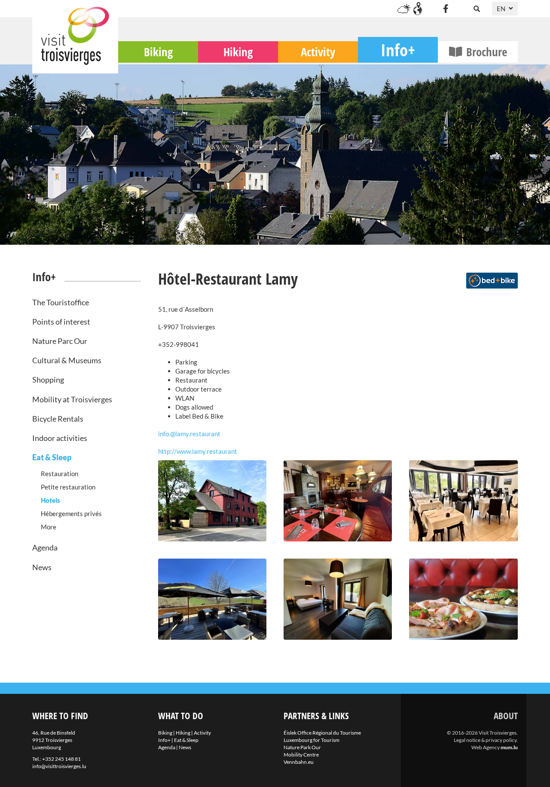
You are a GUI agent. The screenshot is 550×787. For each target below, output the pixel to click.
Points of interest (61, 321)
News (42, 567)
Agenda (45, 547)
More (48, 527)
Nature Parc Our (59, 341)
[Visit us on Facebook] (445, 8)
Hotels (50, 500)
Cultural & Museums (66, 360)
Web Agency (485, 747)
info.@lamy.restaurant (189, 434)
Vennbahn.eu (299, 762)
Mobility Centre (301, 754)
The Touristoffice (60, 302)
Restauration (59, 473)
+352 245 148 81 (61, 759)
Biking (158, 52)
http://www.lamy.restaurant (197, 451)
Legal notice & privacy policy (485, 740)
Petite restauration (68, 487)
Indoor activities (59, 438)
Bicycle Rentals (57, 418)
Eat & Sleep (51, 457)
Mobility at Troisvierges (72, 399)
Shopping (48, 379)
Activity (318, 52)
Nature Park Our (302, 747)
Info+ (398, 49)
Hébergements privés (71, 513)
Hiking (238, 52)
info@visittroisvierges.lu (59, 766)
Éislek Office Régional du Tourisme (322, 732)
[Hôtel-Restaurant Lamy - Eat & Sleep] (212, 500)
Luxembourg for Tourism (311, 740)
